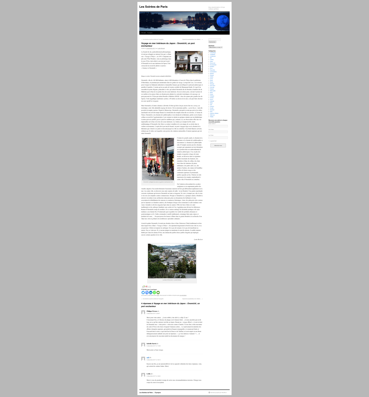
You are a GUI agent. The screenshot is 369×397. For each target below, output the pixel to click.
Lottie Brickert (161, 48)
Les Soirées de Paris (153, 6)
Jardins (211, 77)
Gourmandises (213, 71)
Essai (211, 68)
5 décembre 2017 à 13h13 (153, 360)
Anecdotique (213, 52)
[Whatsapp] (154, 292)
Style (211, 111)
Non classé (212, 85)
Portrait (211, 97)
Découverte (212, 63)
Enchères (212, 66)
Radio (211, 103)
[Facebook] (147, 292)
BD (211, 58)
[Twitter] (143, 292)
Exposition (212, 70)
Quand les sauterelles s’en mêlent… (192, 39)
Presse (211, 99)
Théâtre (211, 116)
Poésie (211, 94)
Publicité (212, 101)
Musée (211, 82)
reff (148, 357)
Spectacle (212, 109)
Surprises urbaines (214, 113)
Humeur (212, 75)
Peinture (212, 89)
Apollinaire (212, 54)
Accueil (143, 33)
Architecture (213, 56)
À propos (150, 33)
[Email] (158, 292)
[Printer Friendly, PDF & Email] (146, 287)
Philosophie (212, 90)
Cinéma (212, 59)
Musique (212, 84)
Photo (211, 92)
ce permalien (183, 295)
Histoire (212, 73)
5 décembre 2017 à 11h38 (153, 346)
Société (211, 108)
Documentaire (213, 64)
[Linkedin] (150, 292)
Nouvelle (212, 87)
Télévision (212, 115)
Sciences (212, 106)
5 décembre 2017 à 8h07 (153, 313)
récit (158, 295)
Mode (211, 80)
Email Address (212, 123)
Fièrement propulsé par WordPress (218, 392)
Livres (211, 78)
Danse (211, 61)
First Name (211, 129)
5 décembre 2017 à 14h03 (153, 376)
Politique (212, 96)
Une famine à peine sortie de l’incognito (152, 39)
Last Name (211, 135)
